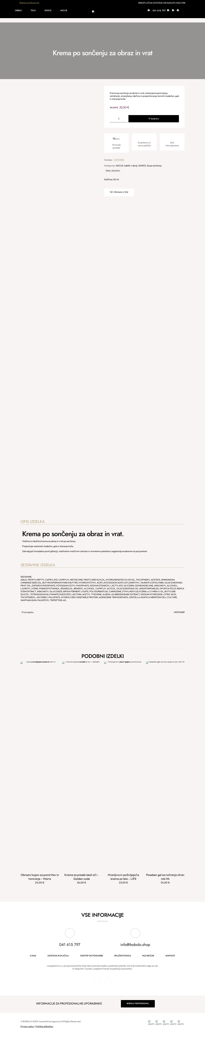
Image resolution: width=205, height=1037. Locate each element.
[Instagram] (107, 983)
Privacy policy (27, 1026)
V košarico (154, 118)
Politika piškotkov (44, 1026)
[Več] (55, 671)
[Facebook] (97, 983)
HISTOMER (119, 160)
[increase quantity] (124, 119)
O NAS (33, 955)
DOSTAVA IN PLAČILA (58, 955)
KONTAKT (170, 955)
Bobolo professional (29, 2)
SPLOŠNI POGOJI (122, 955)
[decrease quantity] (112, 119)
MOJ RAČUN (148, 955)
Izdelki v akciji (131, 165)
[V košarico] (55, 665)
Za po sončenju (154, 165)
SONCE (142, 165)
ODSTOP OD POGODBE (91, 955)
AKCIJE (119, 165)
